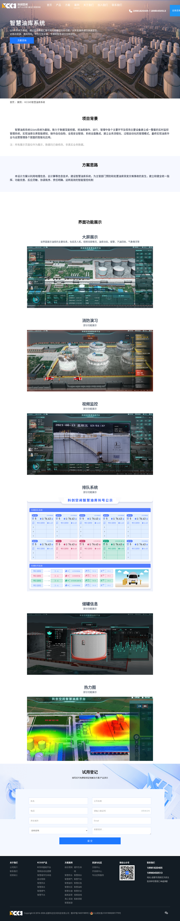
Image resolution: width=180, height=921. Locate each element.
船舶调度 (78, 899)
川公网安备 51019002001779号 (107, 913)
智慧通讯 (69, 883)
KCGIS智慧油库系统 (34, 102)
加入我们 (103, 5)
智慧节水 (41, 895)
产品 (58, 5)
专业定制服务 (98, 875)
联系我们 (117, 5)
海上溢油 (69, 899)
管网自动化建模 (44, 871)
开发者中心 (97, 871)
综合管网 (41, 879)
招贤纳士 (14, 875)
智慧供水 (41, 883)
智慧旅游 (69, 903)
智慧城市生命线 (44, 875)
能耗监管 (69, 895)
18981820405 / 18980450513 (149, 10)
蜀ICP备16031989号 (80, 913)
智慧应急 (78, 883)
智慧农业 (78, 891)
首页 (49, 5)
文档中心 (96, 867)
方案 (67, 5)
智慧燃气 (41, 891)
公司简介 (14, 867)
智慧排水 (41, 887)
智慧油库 (78, 887)
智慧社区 (69, 887)
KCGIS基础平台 (44, 867)
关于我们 (88, 5)
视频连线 (78, 895)
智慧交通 (69, 891)
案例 (76, 5)
